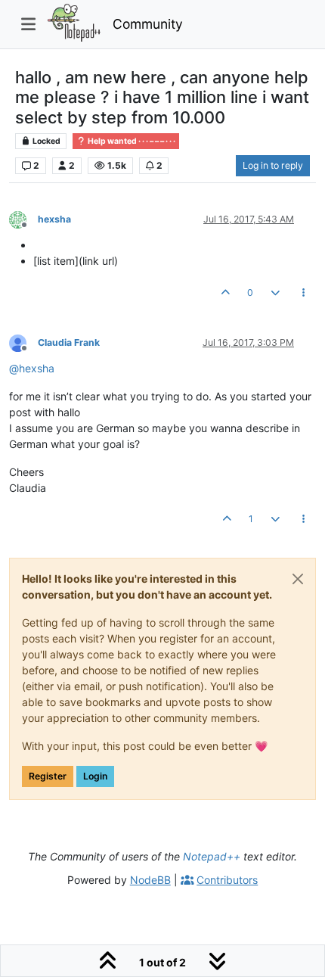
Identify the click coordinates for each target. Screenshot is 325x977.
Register (48, 776)
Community (148, 24)
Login (95, 776)
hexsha (54, 219)
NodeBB (150, 879)
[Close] (297, 579)
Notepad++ (211, 856)
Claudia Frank (69, 342)
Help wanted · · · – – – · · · (130, 141)
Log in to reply (273, 165)
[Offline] (23, 218)
